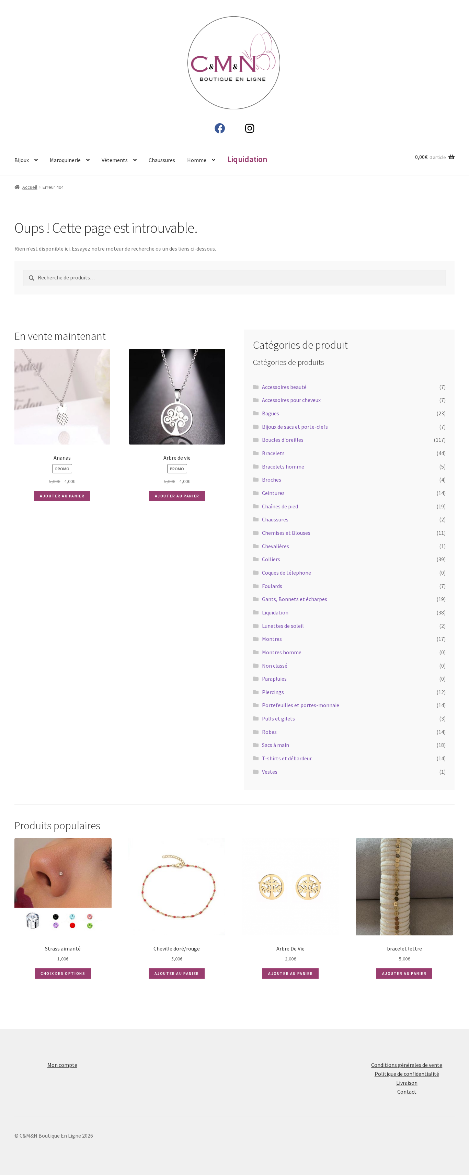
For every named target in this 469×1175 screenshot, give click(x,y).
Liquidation (275, 612)
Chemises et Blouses (286, 532)
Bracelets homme (283, 466)
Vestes (269, 771)
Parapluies (274, 678)
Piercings (273, 692)
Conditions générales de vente (406, 1064)
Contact (406, 1091)
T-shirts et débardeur (287, 758)
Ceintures (273, 492)
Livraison (406, 1082)
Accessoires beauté (284, 386)
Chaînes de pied (280, 506)
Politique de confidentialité (407, 1073)
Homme (196, 160)
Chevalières (275, 546)
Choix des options (63, 973)
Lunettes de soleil (283, 625)
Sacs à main (275, 744)
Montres (272, 638)
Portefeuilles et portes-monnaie (300, 705)
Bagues (270, 413)
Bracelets (273, 453)
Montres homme (281, 652)
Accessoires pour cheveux (291, 399)
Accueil (29, 187)
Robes (269, 731)
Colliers (271, 559)
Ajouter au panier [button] (62, 495)
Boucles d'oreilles (283, 439)
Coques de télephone (286, 572)
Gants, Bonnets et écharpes (294, 599)
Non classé (274, 665)
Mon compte (62, 1064)
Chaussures (162, 160)
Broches (271, 479)
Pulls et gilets (278, 718)
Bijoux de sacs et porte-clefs (295, 426)
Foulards (272, 586)
